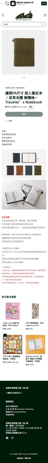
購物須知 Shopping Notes (16, 412)
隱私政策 (28, 458)
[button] (2, 15)
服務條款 (20, 458)
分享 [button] (10, 121)
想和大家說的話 (12, 406)
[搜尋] (42, 24)
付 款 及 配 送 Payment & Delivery (20, 409)
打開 (44, 3)
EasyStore (34, 454)
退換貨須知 (10, 415)
